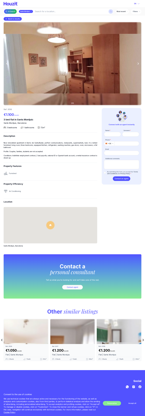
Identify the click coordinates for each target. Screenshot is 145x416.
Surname (127, 130)
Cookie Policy (9, 412)
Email (107, 149)
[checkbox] (105, 173)
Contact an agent (121, 179)
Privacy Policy (125, 173)
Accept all (132, 403)
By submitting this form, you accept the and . (122, 172)
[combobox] (71, 11)
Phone (108, 140)
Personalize (112, 403)
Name (107, 130)
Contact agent (72, 287)
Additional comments (112, 158)
